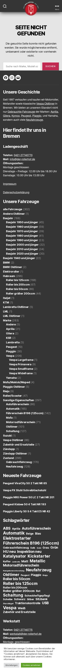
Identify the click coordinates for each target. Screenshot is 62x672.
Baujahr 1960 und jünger (22, 226)
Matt (24, 561)
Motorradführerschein (20, 422)
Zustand (8, 458)
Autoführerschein (17, 404)
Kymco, (16, 116)
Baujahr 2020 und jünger (22, 253)
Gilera (10, 333)
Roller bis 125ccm (17, 280)
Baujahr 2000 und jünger (22, 244)
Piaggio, (37, 116)
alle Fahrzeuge (12, 209)
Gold (39, 548)
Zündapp (9, 449)
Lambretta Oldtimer (16, 307)
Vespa (10, 355)
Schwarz (19, 599)
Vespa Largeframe (21, 359)
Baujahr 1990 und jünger (22, 240)
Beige (30, 533)
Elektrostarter (17, 538)
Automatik (13, 408)
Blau (38, 533)
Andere (11, 324)
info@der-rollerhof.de (22, 159)
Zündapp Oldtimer (15, 453)
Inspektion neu (29, 551)
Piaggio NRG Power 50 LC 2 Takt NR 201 (28, 497)
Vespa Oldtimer (45, 103)
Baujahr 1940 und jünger (19, 258)
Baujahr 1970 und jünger (22, 231)
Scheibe (7, 599)
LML (5, 311)
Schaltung (12, 431)
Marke (7, 320)
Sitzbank (42, 599)
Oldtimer (12, 426)
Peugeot (11, 346)
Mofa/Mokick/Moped (16, 382)
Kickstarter (39, 556)
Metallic (37, 561)
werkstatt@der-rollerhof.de (26, 634)
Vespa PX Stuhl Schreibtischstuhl (24, 490)
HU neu (9, 551)
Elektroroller (11, 271)
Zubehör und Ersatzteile (18, 444)
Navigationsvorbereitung (13, 571)
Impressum (9, 184)
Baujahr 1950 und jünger (22, 222)
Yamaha (11, 377)
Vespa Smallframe (21, 368)
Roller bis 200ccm (18, 284)
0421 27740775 (23, 630)
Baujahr (8, 218)
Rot (38, 591)
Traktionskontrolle (27, 603)
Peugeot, (26, 116)
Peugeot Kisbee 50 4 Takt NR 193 (24, 504)
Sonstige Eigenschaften (18, 400)
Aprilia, (55, 112)
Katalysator (14, 556)
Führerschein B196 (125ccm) (24, 413)
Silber (30, 599)
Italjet (6, 298)
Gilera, (7, 116)
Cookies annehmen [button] (31, 665)
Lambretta (13, 342)
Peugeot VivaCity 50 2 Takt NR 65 (25, 483)
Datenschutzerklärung (16, 192)
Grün (54, 547)
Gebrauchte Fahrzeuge (21, 112)
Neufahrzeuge (34, 120)
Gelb (32, 548)
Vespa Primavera (20, 364)
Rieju (6, 391)
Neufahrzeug (14, 466)
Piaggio (11, 351)
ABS (7, 528)
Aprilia (10, 328)
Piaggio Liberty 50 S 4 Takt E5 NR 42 (26, 511)
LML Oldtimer (11, 315)
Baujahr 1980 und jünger (22, 235)
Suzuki (7, 435)
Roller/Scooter (12, 395)
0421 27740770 (23, 155)
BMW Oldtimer (12, 267)
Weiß (21, 608)
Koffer (7, 561)
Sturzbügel (8, 603)
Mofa (9, 417)
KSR (8, 337)
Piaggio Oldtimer (14, 386)
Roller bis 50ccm (17, 289)
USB (45, 603)
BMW (6, 262)
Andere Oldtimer (14, 213)
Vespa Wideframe (21, 373)
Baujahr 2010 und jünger (22, 249)
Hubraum (9, 276)
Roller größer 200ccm (20, 293)
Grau (46, 547)
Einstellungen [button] (12, 665)
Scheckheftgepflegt (37, 595)
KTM (6, 302)
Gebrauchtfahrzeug (19, 462)
